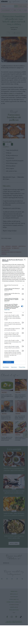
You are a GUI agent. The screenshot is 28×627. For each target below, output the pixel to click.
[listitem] (14, 286)
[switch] (22, 289)
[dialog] (14, 313)
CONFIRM (8, 362)
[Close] (25, 260)
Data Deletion (6, 367)
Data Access (14, 367)
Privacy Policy (22, 367)
